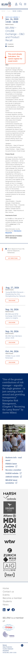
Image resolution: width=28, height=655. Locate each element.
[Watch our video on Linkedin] (4, 610)
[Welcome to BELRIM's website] (6, 4)
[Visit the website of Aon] (9, 525)
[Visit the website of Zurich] (9, 552)
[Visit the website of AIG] (9, 565)
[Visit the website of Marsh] (9, 493)
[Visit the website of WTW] (9, 541)
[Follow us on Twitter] (8, 610)
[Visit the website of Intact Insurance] (9, 574)
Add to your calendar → (12, 17)
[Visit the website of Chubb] (9, 570)
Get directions (13, 258)
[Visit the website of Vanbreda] (9, 498)
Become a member (13, 470)
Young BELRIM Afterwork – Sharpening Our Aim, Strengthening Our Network (15, 294)
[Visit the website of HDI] (9, 520)
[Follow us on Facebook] (13, 610)
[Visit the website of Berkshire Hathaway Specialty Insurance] (9, 532)
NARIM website (12, 473)
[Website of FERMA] (8, 637)
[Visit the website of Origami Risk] (9, 507)
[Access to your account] (16, 4)
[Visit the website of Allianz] (9, 515)
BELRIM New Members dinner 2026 (13, 337)
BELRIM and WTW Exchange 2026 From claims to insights (13, 316)
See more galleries (13, 448)
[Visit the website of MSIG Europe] (9, 559)
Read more (12, 300)
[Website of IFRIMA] (8, 630)
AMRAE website (12, 477)
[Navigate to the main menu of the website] (25, 4)
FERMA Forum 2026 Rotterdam (12, 357)
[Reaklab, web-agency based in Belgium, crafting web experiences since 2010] (22, 648)
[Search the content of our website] (20, 4)
